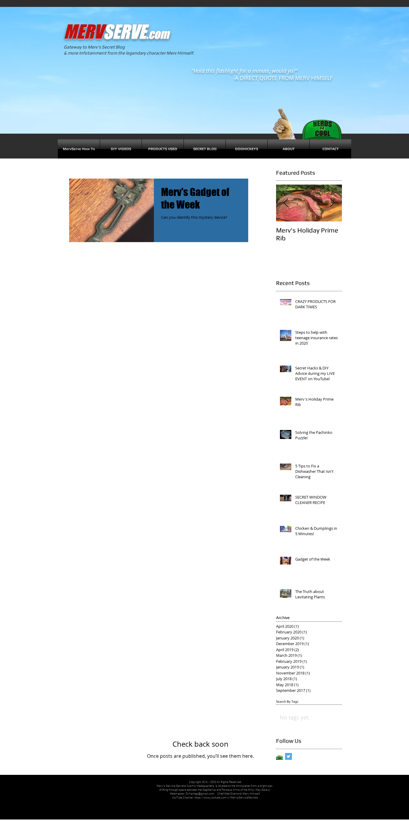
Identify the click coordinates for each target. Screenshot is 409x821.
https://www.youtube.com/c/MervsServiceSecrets (226, 798)
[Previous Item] (285, 203)
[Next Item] (332, 203)
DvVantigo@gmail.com (200, 794)
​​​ (116, 31)
